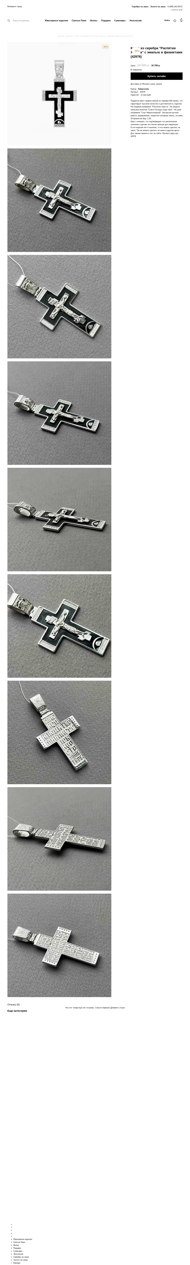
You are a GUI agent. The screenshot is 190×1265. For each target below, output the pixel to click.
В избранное (136, 70)
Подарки (106, 20)
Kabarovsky (143, 89)
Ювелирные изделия (56, 20)
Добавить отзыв (117, 1008)
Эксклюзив (135, 20)
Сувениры (120, 20)
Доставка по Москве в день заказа (146, 84)
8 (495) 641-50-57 (175, 6)
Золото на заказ (20, 1260)
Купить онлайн (157, 76)
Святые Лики (79, 20)
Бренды (16, 1263)
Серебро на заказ (21, 1257)
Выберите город (14, 6)
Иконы (93, 20)
